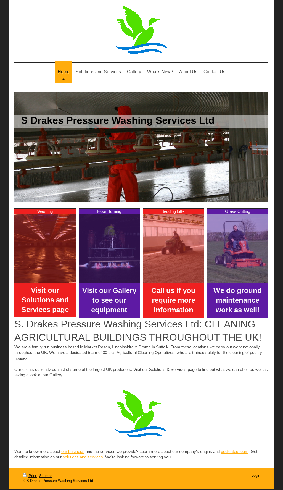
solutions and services (83, 457)
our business (72, 451)
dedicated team (234, 451)
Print (32, 476)
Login (256, 475)
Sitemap (45, 476)
